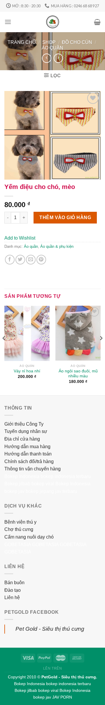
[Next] (101, 349)
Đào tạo (12, 590)
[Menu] (7, 22)
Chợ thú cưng (18, 529)
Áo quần (52, 47)
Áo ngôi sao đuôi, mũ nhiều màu (78, 374)
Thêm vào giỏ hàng (65, 217)
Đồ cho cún (77, 42)
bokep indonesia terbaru (66, 476)
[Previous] (4, 349)
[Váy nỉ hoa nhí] (27, 333)
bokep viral (43, 483)
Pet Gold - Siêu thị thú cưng (49, 629)
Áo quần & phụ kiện (57, 246)
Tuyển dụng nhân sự (25, 431)
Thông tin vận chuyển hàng (32, 468)
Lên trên (52, 668)
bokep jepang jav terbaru (51, 491)
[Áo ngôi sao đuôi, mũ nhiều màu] (78, 333)
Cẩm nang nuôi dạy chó (29, 536)
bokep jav (14, 491)
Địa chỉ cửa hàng (22, 438)
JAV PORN (62, 697)
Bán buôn (14, 582)
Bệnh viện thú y (20, 522)
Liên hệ (12, 597)
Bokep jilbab (17, 483)
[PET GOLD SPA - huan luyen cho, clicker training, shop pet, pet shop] (53, 22)
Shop (49, 42)
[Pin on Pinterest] (41, 259)
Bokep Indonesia (21, 476)
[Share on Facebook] (10, 259)
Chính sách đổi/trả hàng (29, 461)
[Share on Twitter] (20, 259)
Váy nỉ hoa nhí (27, 371)
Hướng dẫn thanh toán (28, 453)
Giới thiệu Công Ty (23, 424)
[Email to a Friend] (31, 259)
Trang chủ (22, 42)
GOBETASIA (17, 544)
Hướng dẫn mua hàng (27, 446)
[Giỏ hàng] (97, 22)
